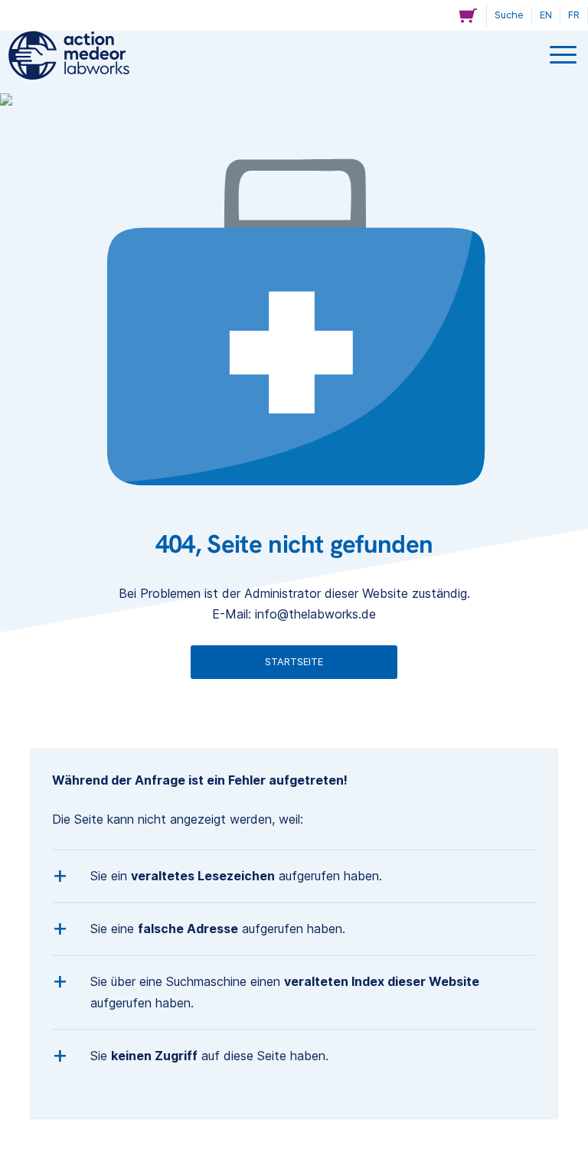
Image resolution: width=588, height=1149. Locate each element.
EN (546, 15)
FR (574, 15)
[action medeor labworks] (69, 55)
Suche (509, 15)
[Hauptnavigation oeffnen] (565, 56)
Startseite (294, 662)
